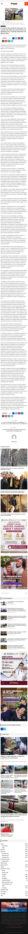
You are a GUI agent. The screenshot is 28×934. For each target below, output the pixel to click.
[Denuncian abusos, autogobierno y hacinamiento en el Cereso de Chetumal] (7, 828)
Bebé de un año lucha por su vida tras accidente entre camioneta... (12, 757)
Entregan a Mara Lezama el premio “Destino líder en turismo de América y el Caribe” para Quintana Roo (13, 492)
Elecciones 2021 (5, 853)
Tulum (3, 886)
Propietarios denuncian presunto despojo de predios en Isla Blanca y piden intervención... (7, 791)
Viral (2, 895)
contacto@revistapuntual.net (16, 927)
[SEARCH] (26, 593)
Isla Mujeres (4, 878)
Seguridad (3, 889)
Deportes (3, 849)
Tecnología (3, 893)
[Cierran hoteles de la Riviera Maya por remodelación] (4, 603)
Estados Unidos (5, 861)
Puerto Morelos (5, 884)
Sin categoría (3, 891)
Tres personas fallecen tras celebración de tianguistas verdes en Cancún (14, 815)
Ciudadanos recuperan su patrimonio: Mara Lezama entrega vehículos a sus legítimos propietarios (16, 617)
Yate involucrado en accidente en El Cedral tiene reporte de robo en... (20, 776)
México (2, 863)
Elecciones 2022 (5, 855)
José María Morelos (6, 880)
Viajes (3, 847)
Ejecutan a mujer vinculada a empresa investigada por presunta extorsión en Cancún (7, 776)
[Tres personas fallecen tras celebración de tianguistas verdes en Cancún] (14, 804)
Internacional (3, 26)
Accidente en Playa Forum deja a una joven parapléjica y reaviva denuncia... (20, 791)
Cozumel (4, 876)
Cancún (3, 872)
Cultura (2, 844)
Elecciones (3, 851)
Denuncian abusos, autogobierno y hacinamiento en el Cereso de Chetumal (7, 835)
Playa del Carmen (5, 882)
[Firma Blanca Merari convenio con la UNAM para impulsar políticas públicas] (4, 633)
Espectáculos (5, 845)
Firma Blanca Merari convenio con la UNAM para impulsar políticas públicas (16, 632)
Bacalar (3, 870)
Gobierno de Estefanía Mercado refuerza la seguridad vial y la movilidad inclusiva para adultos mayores (16, 625)
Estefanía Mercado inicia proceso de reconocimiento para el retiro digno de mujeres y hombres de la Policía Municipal (16, 609)
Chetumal (4, 874)
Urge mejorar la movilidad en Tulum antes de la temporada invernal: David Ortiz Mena (17, 639)
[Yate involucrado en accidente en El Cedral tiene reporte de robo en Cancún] (20, 769)
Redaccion (4, 35)
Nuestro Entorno (4, 865)
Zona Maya (4, 887)
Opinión (2, 866)
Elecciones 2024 (5, 857)
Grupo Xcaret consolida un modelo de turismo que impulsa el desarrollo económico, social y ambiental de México (16, 646)
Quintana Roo (4, 868)
